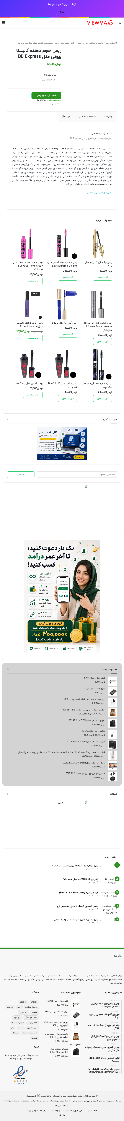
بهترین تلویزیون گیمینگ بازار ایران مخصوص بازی (77, 906)
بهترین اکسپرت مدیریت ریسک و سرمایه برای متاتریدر (75, 919)
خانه (95, 1110)
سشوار (20, 1027)
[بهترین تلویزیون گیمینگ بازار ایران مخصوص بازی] (108, 910)
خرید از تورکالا (32, 1110)
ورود (62, 11)
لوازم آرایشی (82, 43)
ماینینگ (15, 1032)
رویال (28, 1096)
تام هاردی (23, 1012)
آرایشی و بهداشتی (96, 43)
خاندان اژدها (32, 1022)
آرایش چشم (70, 43)
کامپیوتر (34, 1038)
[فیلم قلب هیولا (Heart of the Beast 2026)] (108, 897)
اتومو (19, 1007)
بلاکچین (34, 1012)
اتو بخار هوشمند (31, 1007)
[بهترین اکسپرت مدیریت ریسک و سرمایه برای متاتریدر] (108, 924)
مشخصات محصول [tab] (87, 116)
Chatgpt (34, 1002)
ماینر (24, 1032)
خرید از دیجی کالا (46, 1110)
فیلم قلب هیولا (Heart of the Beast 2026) (78, 892)
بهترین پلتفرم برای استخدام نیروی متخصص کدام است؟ (74, 865)
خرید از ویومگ (76, 1110)
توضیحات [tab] (108, 116)
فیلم (12, 1027)
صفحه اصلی (110, 43)
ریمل (62, 43)
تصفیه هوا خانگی (30, 1017)
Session (23, 1002)
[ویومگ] (99, 22)
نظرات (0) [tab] (66, 116)
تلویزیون (17, 1017)
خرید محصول (102, 277)
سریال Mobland (17, 1022)
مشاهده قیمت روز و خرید (46, 95)
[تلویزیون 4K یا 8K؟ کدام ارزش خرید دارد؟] (108, 883)
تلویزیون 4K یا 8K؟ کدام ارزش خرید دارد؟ (80, 879)
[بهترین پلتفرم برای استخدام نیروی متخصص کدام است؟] (108, 870)
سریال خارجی (32, 1027)
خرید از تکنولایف (62, 1110)
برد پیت (10, 1007)
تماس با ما (88, 1110)
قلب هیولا (33, 1032)
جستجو (21, 474)
